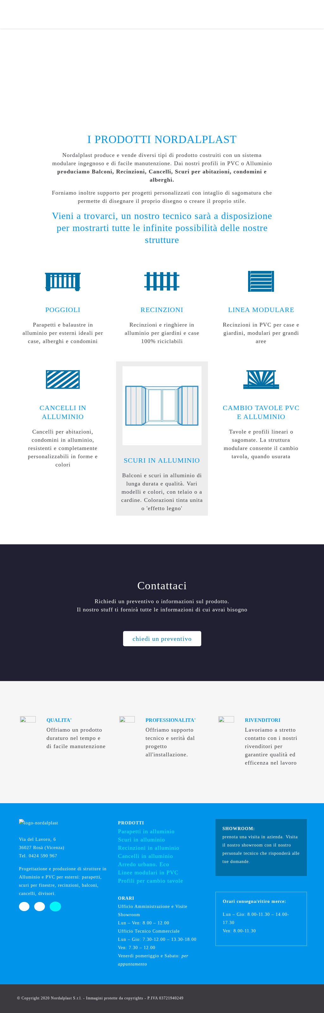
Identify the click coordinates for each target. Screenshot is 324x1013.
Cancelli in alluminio (145, 856)
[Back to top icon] (300, 997)
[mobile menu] (313, 14)
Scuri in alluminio (141, 839)
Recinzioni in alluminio (148, 848)
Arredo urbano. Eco (143, 864)
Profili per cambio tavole (150, 881)
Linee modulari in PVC (148, 872)
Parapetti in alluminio (146, 831)
